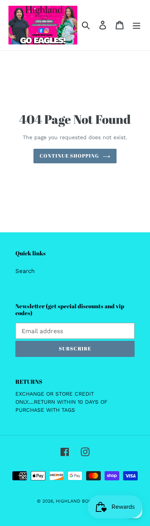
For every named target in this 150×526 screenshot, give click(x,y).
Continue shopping (69, 155)
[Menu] (136, 25)
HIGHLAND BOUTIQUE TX (84, 501)
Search (25, 271)
